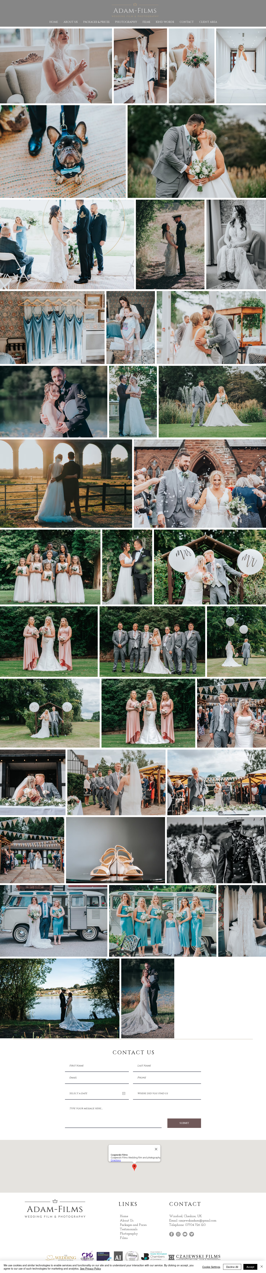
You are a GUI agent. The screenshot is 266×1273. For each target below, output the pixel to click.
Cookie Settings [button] (211, 1267)
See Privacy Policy (90, 1268)
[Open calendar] (123, 1093)
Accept (250, 1267)
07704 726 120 (196, 1225)
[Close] (261, 1267)
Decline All (232, 1267)
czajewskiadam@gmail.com (197, 1220)
